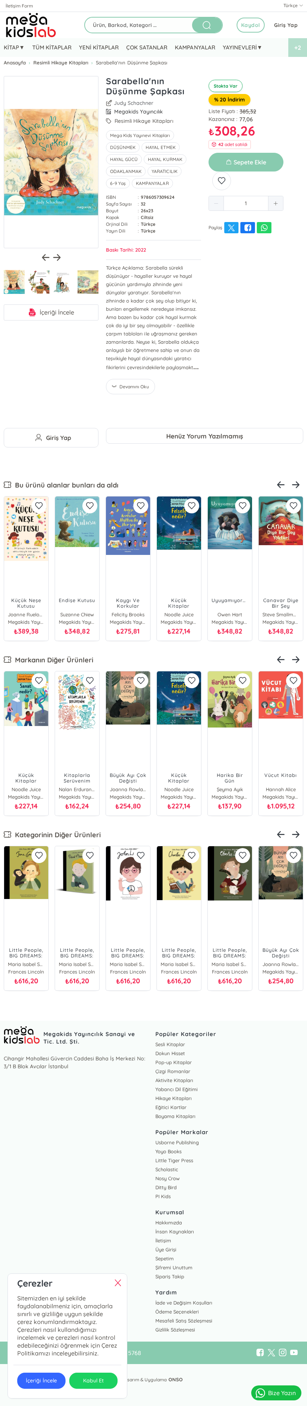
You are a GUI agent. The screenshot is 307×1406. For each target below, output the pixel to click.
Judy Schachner (134, 103)
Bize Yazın (282, 1393)
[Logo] (31, 25)
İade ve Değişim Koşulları (183, 1303)
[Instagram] (282, 1352)
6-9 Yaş (118, 183)
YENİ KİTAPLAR (99, 47)
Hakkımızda (168, 1223)
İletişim (163, 1240)
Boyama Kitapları (175, 1116)
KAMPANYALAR (195, 47)
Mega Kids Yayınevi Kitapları (140, 135)
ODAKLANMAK (126, 171)
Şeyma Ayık (230, 789)
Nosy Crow (167, 1178)
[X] (271, 1352)
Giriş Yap (286, 25)
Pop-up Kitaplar (173, 1062)
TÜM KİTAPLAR (52, 47)
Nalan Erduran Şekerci (77, 789)
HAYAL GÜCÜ (124, 159)
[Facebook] (260, 1352)
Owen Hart (230, 614)
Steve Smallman (280, 614)
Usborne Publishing (177, 1142)
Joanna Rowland (128, 789)
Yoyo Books (168, 1151)
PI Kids (163, 1196)
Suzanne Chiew (77, 614)
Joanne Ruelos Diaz (26, 614)
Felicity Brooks (128, 614)
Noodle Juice (179, 614)
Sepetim (164, 1258)
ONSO (175, 1379)
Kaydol (250, 25)
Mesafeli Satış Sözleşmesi (183, 1321)
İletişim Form (19, 6)
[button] (216, 203)
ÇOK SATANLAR (146, 47)
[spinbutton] (246, 203)
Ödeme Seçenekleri (177, 1312)
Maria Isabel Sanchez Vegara (26, 964)
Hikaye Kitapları (173, 1098)
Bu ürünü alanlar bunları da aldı (64, 485)
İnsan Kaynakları (174, 1232)
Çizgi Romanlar (172, 1071)
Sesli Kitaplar (170, 1044)
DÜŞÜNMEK (123, 147)
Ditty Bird (166, 1187)
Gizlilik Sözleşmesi (175, 1330)
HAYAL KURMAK (165, 159)
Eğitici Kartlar (170, 1107)
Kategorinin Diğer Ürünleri (56, 834)
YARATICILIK (164, 171)
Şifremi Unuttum (173, 1267)
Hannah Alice (281, 789)
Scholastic (166, 1169)
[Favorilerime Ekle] (221, 180)
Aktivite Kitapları (174, 1080)
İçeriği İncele (57, 312)
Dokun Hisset (170, 1053)
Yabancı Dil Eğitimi (176, 1089)
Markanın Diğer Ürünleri (52, 660)
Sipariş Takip (169, 1276)
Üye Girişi (165, 1249)
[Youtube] (294, 1352)
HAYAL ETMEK (160, 147)
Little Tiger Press (174, 1160)
